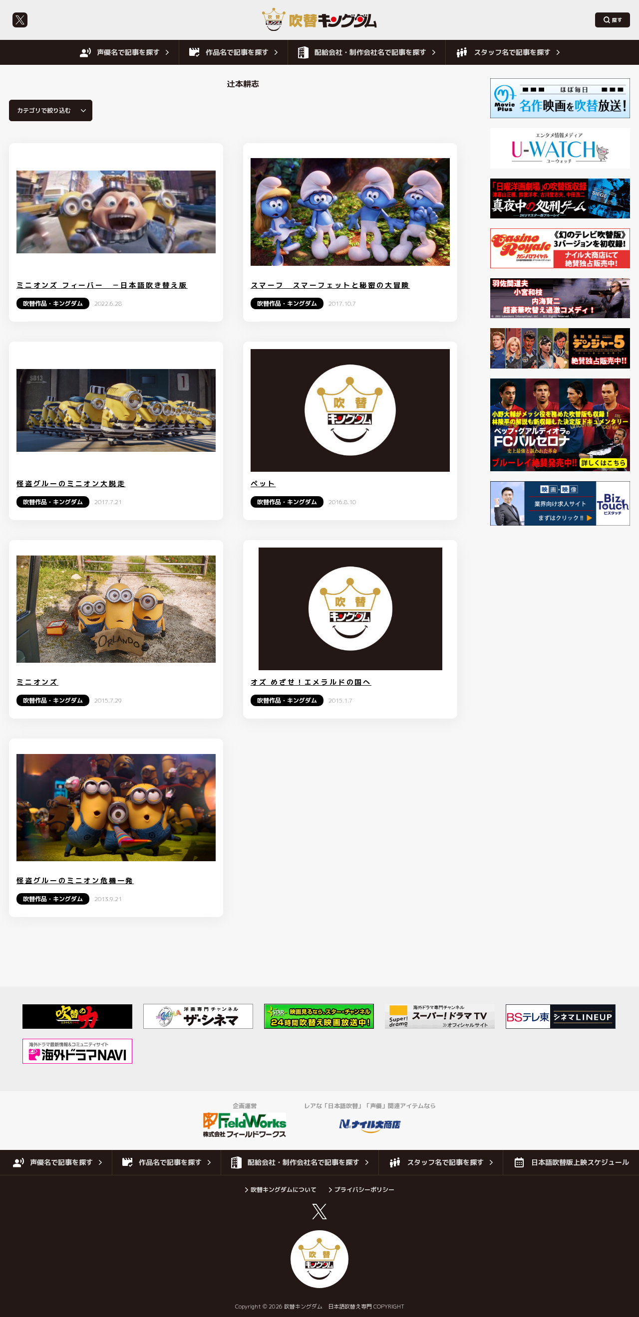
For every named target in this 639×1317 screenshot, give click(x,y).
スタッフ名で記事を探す (512, 52)
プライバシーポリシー (364, 1189)
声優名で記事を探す (128, 52)
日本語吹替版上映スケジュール (580, 1162)
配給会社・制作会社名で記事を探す (370, 52)
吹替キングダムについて (284, 1189)
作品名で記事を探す (237, 52)
